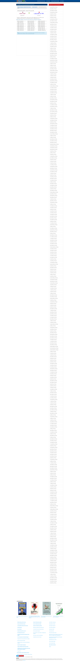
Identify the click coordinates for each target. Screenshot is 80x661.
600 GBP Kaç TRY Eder (53, 375)
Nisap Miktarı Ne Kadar (52, 623)
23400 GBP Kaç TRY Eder (53, 190)
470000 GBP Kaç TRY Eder (53, 399)
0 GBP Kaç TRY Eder (53, 274)
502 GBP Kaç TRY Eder (53, 303)
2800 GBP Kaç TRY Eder (53, 55)
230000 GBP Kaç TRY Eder (53, 99)
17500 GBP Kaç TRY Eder (53, 372)
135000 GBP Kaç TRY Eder (53, 301)
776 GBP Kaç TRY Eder (53, 173)
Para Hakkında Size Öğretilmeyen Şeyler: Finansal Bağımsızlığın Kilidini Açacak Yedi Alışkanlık (34, 617)
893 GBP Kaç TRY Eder (53, 159)
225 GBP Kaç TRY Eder (53, 360)
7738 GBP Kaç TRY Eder (53, 260)
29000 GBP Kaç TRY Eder (53, 468)
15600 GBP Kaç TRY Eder (53, 421)
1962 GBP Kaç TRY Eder (53, 377)
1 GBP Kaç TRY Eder (53, 574)
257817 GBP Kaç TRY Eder (53, 111)
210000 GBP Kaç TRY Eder (53, 19)
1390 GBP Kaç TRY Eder (53, 519)
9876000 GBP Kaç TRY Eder (54, 298)
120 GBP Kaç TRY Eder (53, 548)
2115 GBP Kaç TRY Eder (53, 164)
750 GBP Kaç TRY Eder (53, 300)
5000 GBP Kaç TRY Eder (53, 569)
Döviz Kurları (22, 656)
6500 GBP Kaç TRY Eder (53, 217)
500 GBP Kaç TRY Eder (53, 582)
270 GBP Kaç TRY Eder (53, 291)
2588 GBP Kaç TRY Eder (53, 142)
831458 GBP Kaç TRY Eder (53, 106)
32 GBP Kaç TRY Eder (53, 137)
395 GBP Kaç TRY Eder (53, 495)
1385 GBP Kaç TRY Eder (53, 113)
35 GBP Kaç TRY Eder (53, 135)
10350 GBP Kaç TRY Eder (53, 485)
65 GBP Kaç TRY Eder (53, 418)
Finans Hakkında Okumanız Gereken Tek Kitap (22, 617)
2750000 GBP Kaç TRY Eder (54, 277)
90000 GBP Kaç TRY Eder (53, 308)
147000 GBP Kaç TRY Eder (53, 262)
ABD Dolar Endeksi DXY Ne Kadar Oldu (38, 627)
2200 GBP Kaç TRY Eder (53, 332)
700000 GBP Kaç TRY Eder (53, 147)
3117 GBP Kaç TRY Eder (53, 423)
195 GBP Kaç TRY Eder (53, 411)
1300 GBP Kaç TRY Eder (53, 248)
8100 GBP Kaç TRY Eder (53, 440)
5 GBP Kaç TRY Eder (53, 428)
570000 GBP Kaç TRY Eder (53, 12)
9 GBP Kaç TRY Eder (53, 233)
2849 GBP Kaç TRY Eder (53, 178)
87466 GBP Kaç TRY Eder (53, 127)
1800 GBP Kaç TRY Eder (53, 425)
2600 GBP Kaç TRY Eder (53, 570)
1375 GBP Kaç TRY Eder (53, 255)
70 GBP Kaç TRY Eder (53, 293)
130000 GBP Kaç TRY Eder (53, 166)
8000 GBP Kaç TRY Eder (53, 39)
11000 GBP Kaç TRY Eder (53, 125)
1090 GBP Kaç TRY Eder (53, 89)
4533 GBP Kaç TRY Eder (53, 546)
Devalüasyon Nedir (51, 629)
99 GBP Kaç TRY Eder (53, 116)
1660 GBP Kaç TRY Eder (53, 284)
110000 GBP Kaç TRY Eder (53, 444)
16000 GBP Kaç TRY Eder (53, 185)
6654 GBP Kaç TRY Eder (53, 430)
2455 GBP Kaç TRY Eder (53, 392)
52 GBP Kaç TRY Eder (53, 524)
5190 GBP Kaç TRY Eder (53, 79)
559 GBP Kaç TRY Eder (53, 115)
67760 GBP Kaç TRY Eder (53, 82)
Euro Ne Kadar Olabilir (52, 643)
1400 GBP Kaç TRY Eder (53, 212)
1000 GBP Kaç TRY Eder (53, 553)
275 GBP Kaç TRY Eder (53, 560)
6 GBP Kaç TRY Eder (53, 325)
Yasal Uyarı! (24, 660)
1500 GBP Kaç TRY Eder (53, 91)
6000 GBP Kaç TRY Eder (53, 502)
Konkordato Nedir (51, 630)
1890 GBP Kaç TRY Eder (53, 252)
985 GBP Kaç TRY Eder (53, 384)
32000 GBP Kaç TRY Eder (53, 216)
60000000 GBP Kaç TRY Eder (54, 264)
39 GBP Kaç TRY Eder (53, 204)
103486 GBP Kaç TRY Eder (53, 118)
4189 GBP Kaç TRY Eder (53, 339)
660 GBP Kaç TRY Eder (53, 103)
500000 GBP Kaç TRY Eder (53, 149)
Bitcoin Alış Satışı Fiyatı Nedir (21, 640)
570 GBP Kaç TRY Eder (53, 31)
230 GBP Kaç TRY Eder (53, 221)
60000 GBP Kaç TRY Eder (53, 344)
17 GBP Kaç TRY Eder (53, 521)
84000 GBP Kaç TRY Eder (53, 53)
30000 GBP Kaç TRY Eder (53, 337)
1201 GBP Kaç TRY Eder (53, 87)
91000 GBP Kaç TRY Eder (53, 171)
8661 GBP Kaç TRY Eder (53, 394)
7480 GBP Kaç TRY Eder (53, 46)
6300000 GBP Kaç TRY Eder (54, 70)
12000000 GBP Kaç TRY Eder (54, 324)
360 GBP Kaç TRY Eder (53, 358)
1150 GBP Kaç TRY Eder (53, 238)
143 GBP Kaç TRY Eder (53, 32)
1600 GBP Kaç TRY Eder (53, 493)
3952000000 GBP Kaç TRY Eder (54, 144)
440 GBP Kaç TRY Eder (53, 276)
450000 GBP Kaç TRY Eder (53, 469)
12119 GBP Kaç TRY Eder (53, 236)
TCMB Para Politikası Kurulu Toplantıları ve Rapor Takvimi (24, 654)
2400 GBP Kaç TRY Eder (53, 565)
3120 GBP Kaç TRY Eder (53, 497)
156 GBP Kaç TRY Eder (53, 420)
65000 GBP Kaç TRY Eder (53, 380)
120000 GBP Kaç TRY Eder (53, 202)
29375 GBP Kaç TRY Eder (53, 20)
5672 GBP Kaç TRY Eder (53, 44)
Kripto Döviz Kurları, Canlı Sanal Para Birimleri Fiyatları (24, 643)
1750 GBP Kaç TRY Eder (53, 396)
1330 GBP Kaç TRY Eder (53, 27)
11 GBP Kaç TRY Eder (53, 533)
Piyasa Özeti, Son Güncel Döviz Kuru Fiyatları (24, 638)
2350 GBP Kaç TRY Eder (53, 538)
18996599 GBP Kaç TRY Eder (54, 509)
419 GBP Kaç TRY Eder (53, 353)
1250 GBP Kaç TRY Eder (53, 250)
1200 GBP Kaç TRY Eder (53, 207)
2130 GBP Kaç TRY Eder (53, 397)
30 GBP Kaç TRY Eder (53, 437)
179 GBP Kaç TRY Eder (53, 43)
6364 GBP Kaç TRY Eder (53, 408)
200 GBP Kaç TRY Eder (53, 534)
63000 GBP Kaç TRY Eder (53, 245)
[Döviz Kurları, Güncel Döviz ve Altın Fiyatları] (21, 1)
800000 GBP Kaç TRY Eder (53, 72)
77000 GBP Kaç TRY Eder (53, 205)
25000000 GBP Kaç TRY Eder (54, 505)
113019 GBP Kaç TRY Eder (53, 572)
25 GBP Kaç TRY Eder (53, 65)
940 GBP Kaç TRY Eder (53, 15)
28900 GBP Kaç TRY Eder (53, 466)
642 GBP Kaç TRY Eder (53, 404)
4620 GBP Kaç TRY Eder (53, 24)
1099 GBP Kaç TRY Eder (53, 329)
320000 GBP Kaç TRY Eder (53, 123)
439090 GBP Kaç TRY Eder (53, 7)
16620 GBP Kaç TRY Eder (53, 243)
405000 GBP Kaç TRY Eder (53, 195)
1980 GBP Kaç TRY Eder (53, 241)
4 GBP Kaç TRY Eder (53, 226)
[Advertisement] (32, 45)
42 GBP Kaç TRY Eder (53, 96)
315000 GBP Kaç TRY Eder (53, 459)
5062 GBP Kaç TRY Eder (53, 478)
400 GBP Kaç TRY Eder (53, 529)
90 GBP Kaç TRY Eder (53, 48)
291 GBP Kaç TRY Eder (53, 507)
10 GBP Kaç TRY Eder (53, 543)
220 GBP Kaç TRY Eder (53, 361)
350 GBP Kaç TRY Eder (53, 67)
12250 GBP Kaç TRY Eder (53, 214)
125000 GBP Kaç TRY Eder (53, 447)
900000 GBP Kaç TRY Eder (53, 281)
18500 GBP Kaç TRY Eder (53, 132)
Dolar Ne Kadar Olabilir (52, 641)
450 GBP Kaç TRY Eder (53, 154)
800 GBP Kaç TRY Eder (53, 488)
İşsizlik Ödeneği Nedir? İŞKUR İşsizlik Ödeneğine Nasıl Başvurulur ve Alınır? (55, 637)
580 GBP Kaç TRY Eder (53, 512)
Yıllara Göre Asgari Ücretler (52, 632)
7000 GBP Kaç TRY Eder (53, 36)
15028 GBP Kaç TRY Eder (53, 92)
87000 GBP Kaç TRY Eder (53, 140)
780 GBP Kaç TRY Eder (53, 151)
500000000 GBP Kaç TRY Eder (54, 349)
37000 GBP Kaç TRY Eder (53, 526)
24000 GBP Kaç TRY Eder (53, 558)
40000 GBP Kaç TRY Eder (53, 464)
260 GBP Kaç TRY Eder (53, 517)
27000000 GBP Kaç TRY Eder (54, 192)
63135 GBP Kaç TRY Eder (53, 228)
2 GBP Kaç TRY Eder (53, 152)
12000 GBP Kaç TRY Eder (53, 120)
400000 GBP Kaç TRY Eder (53, 224)
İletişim (50, 646)
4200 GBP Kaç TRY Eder (53, 456)
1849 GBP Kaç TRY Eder (53, 176)
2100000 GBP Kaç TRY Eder (54, 22)
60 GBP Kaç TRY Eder (53, 471)
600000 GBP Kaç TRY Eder (53, 334)
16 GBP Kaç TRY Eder (53, 541)
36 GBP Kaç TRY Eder (53, 481)
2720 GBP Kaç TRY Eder (53, 29)
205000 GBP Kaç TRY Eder (53, 80)
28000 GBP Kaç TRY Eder (53, 406)
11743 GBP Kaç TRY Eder (53, 500)
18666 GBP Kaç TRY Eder (53, 240)
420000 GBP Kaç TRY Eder (53, 60)
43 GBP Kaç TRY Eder (53, 84)
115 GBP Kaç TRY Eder (53, 310)
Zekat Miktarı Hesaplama (52, 622)
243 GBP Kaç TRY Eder (53, 188)
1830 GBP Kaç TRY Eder (53, 253)
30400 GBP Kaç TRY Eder (53, 10)
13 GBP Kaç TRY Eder (53, 108)
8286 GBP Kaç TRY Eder (53, 562)
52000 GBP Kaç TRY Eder (53, 139)
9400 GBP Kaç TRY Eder (53, 183)
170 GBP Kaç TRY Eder (53, 289)
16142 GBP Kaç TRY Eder (53, 104)
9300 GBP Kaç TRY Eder (53, 370)
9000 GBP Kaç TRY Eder (53, 356)
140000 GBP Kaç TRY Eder (53, 41)
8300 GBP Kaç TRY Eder (53, 231)
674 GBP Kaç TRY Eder (53, 272)
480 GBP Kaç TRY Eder (53, 209)
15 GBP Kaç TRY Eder (53, 483)
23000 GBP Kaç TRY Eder (53, 101)
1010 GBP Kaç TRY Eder (53, 180)
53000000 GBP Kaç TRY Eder (54, 346)
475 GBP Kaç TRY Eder (53, 305)
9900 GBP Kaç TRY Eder (53, 267)
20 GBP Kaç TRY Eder (53, 536)
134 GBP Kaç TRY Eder (53, 75)
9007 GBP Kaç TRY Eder (53, 382)
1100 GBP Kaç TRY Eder (53, 341)
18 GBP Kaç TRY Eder (53, 320)
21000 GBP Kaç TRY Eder (53, 58)
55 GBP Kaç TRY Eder (53, 351)
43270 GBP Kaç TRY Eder (53, 409)
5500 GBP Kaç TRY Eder (53, 130)
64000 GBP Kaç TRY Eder (53, 336)
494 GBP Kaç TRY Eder (53, 265)
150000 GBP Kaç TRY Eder (53, 327)
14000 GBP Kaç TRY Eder (53, 442)
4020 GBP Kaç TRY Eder (53, 68)
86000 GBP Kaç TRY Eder (53, 555)
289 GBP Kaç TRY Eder (53, 457)
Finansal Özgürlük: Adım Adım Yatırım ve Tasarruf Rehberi (46, 616)
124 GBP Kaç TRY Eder (53, 77)
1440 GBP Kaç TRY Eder (53, 514)
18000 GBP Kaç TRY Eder (53, 219)
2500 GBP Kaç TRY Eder (53, 454)
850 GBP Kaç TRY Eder (53, 567)
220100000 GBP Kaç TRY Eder (54, 348)
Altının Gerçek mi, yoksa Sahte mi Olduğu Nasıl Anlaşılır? (39, 633)
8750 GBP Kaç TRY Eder (53, 51)
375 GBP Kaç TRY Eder (53, 322)
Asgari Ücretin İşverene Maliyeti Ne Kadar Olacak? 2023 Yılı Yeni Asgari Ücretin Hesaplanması (55, 635)
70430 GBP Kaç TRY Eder (53, 296)
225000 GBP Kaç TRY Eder (53, 368)
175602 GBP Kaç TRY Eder (53, 156)
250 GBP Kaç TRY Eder (53, 531)
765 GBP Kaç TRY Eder (53, 387)
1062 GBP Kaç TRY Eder (53, 452)
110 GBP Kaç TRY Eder (53, 401)
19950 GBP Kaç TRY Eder (53, 550)
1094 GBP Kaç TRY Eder (53, 365)
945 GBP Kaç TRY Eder (53, 17)
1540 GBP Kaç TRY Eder (53, 581)
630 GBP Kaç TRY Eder (53, 385)
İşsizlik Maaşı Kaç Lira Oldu (52, 639)
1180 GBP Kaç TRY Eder (53, 288)
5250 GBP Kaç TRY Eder (53, 449)
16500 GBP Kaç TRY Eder (53, 476)
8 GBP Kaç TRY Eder (53, 56)
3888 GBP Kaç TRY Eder (53, 200)
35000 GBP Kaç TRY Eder (53, 577)
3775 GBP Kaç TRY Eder (53, 317)
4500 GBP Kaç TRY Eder (53, 312)
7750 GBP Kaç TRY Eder (53, 315)
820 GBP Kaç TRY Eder (53, 490)
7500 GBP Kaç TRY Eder (53, 373)
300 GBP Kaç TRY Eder (53, 557)
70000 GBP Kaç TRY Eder (53, 34)
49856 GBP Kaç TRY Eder (53, 168)
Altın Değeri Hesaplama (52, 625)
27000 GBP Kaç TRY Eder (53, 257)
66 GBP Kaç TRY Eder (53, 433)
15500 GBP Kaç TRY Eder (53, 128)
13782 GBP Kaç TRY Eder (53, 432)
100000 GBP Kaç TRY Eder (53, 416)
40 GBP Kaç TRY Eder (53, 473)
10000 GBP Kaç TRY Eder (53, 522)
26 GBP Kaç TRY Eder (53, 63)
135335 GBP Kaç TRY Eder (53, 279)
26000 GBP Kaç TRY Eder (53, 413)
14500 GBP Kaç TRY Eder (53, 389)
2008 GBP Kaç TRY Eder (53, 8)
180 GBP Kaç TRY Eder (53, 286)
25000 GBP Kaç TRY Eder (53, 435)
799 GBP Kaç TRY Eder (53, 269)
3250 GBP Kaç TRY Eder (53, 197)
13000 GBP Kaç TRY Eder (53, 545)
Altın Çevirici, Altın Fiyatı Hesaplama (38, 635)
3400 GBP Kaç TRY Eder (53, 313)
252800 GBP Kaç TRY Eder (53, 229)
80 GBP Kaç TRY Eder (53, 461)
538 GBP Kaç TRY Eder (53, 445)
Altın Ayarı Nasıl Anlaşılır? (36, 630)
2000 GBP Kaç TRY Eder (53, 579)
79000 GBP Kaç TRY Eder (53, 363)
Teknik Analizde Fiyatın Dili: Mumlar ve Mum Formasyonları (58, 616)
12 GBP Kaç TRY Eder (53, 94)
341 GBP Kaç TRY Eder (53, 161)
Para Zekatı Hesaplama (52, 627)
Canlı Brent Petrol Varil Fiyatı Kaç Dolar (38, 629)
